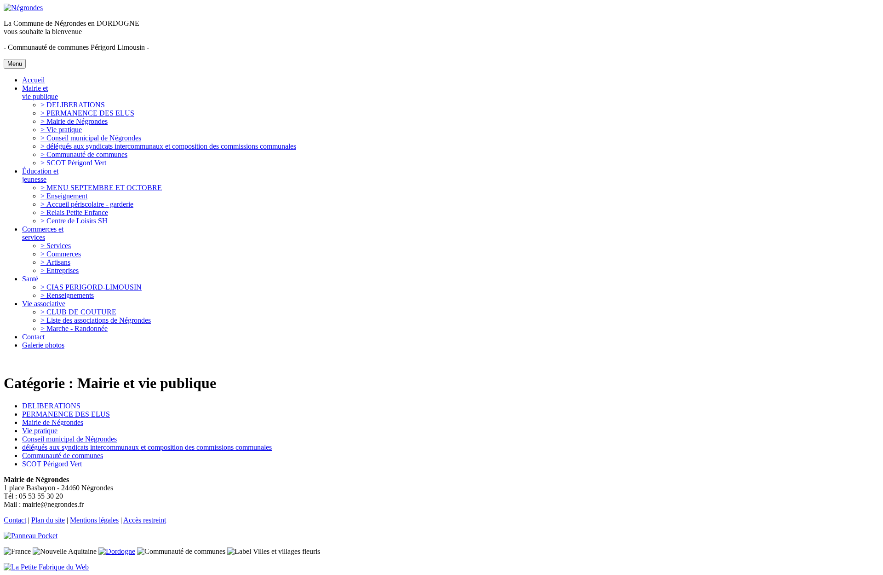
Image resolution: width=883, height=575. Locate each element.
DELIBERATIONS (51, 406)
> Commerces (60, 254)
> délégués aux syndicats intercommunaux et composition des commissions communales (168, 146)
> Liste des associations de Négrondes (95, 320)
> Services (55, 246)
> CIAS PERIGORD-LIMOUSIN (91, 287)
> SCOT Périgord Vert (73, 163)
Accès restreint (144, 520)
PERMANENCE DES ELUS (66, 414)
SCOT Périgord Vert (52, 464)
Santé (30, 279)
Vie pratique (39, 431)
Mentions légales (94, 520)
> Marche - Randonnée (74, 328)
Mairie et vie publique (40, 92)
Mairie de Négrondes (52, 422)
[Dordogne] (116, 551)
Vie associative (43, 304)
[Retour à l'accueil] (23, 8)
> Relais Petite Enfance (74, 212)
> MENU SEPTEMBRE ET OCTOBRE (101, 188)
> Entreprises (59, 270)
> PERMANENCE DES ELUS (87, 113)
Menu (14, 63)
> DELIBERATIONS (72, 105)
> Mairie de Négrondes (74, 121)
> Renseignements (67, 295)
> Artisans (55, 262)
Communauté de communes (62, 455)
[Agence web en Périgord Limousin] (46, 567)
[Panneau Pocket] (33, 536)
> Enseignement (63, 196)
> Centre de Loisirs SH (74, 221)
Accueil (33, 80)
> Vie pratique (61, 130)
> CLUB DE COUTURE (78, 312)
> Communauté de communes (83, 154)
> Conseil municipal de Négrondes (90, 138)
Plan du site (48, 520)
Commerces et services (42, 233)
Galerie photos (43, 345)
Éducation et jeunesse (40, 175)
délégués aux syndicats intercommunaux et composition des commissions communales (147, 447)
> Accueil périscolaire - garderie (86, 204)
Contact (33, 337)
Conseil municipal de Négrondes (69, 439)
